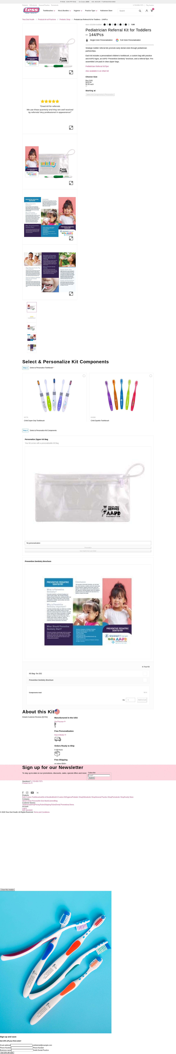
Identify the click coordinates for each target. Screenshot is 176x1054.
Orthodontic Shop (89, 797)
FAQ (33, 804)
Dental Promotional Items (65, 804)
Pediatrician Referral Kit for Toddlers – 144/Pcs (91, 19)
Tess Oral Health (28, 19)
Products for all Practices (47, 19)
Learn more (4, 887)
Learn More (48, 395)
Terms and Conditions (42, 812)
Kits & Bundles (63, 10)
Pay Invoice (150, 5)
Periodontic (54, 5)
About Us (25, 801)
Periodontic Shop (118, 797)
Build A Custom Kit (59, 797)
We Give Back (43, 801)
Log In (24, 808)
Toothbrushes (48, 10)
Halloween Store (106, 10)
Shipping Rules (50, 804)
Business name (5, 1050)
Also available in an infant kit (97, 71)
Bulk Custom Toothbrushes (32, 797)
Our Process (33, 801)
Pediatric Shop (65, 19)
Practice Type (90, 10)
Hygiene (77, 10)
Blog (55, 801)
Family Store (128, 797)
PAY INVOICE (27, 810)
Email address (5, 1045)
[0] (152, 10)
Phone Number (5, 1048)
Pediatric (25, 5)
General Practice (44, 5)
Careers (51, 801)
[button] (24, 161)
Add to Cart (142, 700)
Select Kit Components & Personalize (100, 94)
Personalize (88, 547)
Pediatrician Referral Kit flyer (97, 66)
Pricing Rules (39, 804)
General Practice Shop (103, 797)
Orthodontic (33, 5)
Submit (91, 778)
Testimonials (26, 804)
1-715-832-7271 (138, 5)
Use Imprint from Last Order (88, 551)
